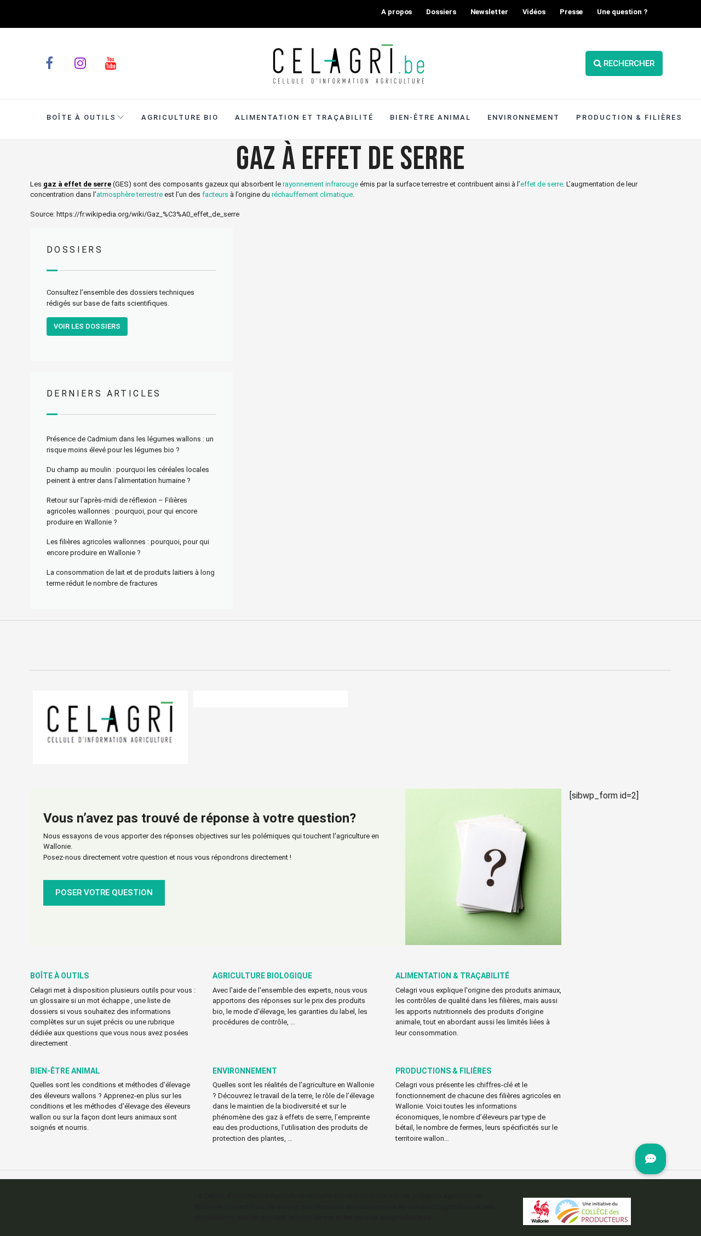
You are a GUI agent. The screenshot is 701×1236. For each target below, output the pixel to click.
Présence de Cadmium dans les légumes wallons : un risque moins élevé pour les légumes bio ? (130, 444)
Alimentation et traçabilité (304, 117)
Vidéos (533, 12)
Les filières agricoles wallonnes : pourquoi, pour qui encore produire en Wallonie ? (128, 547)
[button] (650, 1159)
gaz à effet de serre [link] (77, 184)
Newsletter (489, 12)
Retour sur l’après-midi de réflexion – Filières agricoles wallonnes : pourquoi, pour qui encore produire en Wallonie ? (122, 511)
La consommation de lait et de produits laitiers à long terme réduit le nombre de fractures (131, 577)
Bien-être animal (65, 1070)
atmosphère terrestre (129, 194)
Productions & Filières (443, 1070)
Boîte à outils (81, 117)
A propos (396, 12)
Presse (571, 12)
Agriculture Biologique (262, 975)
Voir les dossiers (87, 326)
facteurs (215, 194)
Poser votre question (104, 892)
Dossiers (441, 12)
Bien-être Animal (430, 117)
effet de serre (541, 184)
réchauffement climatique (312, 194)
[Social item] (49, 63)
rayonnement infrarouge (320, 184)
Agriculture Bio (180, 117)
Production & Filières (629, 117)
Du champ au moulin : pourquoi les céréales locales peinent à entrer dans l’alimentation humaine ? (128, 475)
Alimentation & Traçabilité (452, 975)
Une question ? (622, 12)
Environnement (523, 117)
